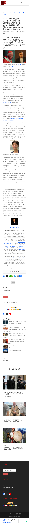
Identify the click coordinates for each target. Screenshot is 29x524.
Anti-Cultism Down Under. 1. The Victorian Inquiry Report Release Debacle (14, 323)
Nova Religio (22, 249)
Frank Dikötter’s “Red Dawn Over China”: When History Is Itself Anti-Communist (14, 341)
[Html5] (18, 271)
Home (11, 13)
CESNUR (23, 234)
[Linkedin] (12, 271)
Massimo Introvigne (9, 31)
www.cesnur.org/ (8, 268)
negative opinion (7, 102)
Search (13, 282)
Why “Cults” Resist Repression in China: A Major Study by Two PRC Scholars (14, 335)
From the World (18, 13)
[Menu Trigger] (2, 3)
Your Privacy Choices (10, 520)
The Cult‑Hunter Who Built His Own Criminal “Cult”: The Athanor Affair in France (14, 393)
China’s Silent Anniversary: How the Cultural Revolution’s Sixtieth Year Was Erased (14, 329)
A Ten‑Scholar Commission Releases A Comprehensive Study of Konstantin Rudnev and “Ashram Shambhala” (14, 447)
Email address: (7, 290)
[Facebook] (10, 271)
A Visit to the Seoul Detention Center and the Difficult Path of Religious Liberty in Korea (13, 420)
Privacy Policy (5, 360)
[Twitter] (14, 271)
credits (19, 64)
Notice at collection (7, 522)
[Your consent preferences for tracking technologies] (26, 521)
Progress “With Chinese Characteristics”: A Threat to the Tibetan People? (14, 352)
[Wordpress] (16, 271)
